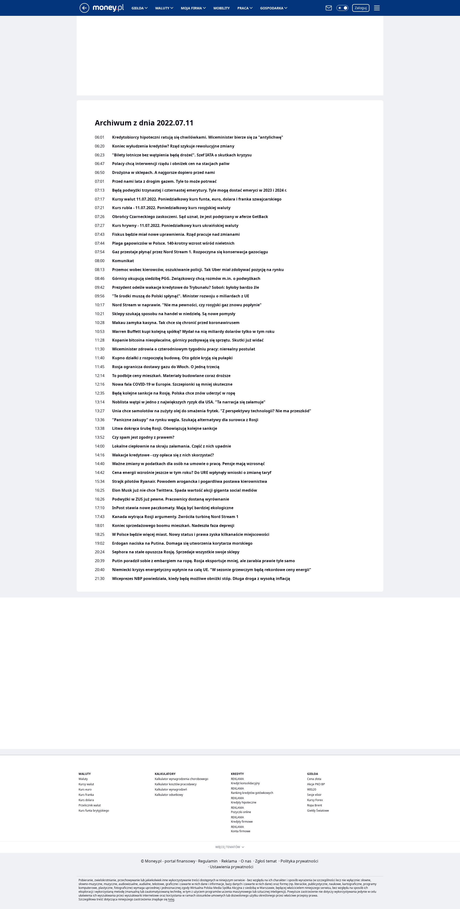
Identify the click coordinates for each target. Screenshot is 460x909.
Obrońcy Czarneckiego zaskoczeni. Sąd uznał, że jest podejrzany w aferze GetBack (190, 216)
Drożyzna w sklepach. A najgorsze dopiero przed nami (163, 172)
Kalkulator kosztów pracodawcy (175, 784)
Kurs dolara (86, 800)
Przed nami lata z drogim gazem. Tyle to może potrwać (164, 181)
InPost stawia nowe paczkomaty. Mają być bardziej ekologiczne (172, 507)
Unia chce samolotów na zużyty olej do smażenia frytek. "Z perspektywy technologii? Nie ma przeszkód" (211, 410)
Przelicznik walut (90, 805)
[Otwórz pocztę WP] (329, 8)
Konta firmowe (240, 831)
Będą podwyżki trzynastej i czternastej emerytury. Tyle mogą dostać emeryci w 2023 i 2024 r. (199, 190)
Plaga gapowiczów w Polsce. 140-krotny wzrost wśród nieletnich (173, 243)
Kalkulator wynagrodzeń (171, 789)
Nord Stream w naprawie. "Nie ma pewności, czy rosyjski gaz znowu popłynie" (187, 304)
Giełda (138, 8)
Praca (243, 8)
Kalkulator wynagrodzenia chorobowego (181, 779)
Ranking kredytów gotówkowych (252, 793)
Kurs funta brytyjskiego (94, 811)
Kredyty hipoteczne (243, 802)
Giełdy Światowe (318, 811)
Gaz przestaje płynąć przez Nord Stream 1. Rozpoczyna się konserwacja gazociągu (190, 251)
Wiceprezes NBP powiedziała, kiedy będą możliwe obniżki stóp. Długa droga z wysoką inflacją (201, 578)
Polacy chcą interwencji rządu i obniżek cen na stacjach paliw (171, 163)
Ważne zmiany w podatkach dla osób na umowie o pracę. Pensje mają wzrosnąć (188, 463)
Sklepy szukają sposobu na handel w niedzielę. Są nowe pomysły (173, 313)
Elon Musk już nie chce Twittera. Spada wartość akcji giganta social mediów (184, 490)
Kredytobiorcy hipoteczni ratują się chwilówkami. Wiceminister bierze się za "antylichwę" (197, 137)
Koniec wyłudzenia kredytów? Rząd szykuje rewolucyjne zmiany (173, 146)
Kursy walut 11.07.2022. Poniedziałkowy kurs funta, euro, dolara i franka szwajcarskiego (197, 199)
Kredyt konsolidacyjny (245, 783)
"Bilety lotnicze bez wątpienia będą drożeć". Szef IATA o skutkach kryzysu (182, 155)
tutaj (171, 899)
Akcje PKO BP (316, 784)
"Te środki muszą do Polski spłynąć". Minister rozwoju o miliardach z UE (180, 296)
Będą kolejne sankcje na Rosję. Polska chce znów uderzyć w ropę (173, 393)
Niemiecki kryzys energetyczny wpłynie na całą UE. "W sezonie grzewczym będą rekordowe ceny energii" (211, 569)
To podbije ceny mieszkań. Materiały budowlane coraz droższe (171, 375)
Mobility (221, 8)
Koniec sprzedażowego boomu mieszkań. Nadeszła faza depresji (173, 525)
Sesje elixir (314, 795)
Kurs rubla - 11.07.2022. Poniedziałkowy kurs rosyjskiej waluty (171, 207)
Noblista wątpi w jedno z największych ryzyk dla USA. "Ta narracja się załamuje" (188, 402)
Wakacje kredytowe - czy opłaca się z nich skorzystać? (163, 455)
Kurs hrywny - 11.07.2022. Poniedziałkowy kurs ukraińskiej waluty (175, 225)
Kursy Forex (315, 800)
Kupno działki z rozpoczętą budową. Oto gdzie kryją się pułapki (172, 357)
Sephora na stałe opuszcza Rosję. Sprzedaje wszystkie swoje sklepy (175, 552)
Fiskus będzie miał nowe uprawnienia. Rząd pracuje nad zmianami (176, 234)
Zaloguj (361, 8)
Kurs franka (86, 795)
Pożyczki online (241, 812)
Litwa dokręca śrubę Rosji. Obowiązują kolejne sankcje (164, 428)
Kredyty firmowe (242, 822)
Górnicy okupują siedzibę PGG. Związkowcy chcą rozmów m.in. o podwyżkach (186, 278)
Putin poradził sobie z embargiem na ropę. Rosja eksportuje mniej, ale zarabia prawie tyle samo (203, 560)
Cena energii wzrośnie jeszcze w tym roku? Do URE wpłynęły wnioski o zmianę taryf (191, 472)
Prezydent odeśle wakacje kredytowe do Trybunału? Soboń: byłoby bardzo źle (185, 287)
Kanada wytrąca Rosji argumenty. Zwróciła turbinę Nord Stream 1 (175, 516)
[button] (342, 8)
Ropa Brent (314, 805)
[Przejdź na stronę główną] (84, 11)
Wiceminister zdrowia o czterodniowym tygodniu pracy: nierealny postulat (183, 349)
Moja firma (191, 8)
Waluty (162, 8)
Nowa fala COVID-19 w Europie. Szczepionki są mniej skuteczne (172, 384)
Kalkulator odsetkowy (169, 795)
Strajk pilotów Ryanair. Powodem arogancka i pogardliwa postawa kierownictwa (189, 481)
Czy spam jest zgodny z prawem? (143, 437)
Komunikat (123, 260)
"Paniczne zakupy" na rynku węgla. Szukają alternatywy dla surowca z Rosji (185, 419)
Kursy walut (86, 784)
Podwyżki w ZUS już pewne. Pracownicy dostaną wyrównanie (170, 499)
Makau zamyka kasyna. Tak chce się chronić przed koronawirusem (176, 322)
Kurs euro (85, 789)
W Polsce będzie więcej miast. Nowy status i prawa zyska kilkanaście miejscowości (190, 534)
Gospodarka (271, 8)
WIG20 (311, 789)
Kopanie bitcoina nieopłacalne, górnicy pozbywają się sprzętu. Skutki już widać (188, 340)
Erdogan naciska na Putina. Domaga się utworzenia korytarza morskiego (182, 543)
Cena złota (314, 779)
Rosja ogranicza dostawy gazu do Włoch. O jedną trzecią (165, 366)
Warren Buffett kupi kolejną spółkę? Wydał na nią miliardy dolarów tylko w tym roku (193, 331)
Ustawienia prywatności (230, 866)
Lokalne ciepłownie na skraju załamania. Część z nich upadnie (171, 446)
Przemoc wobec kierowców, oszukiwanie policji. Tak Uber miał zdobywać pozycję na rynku (198, 269)
